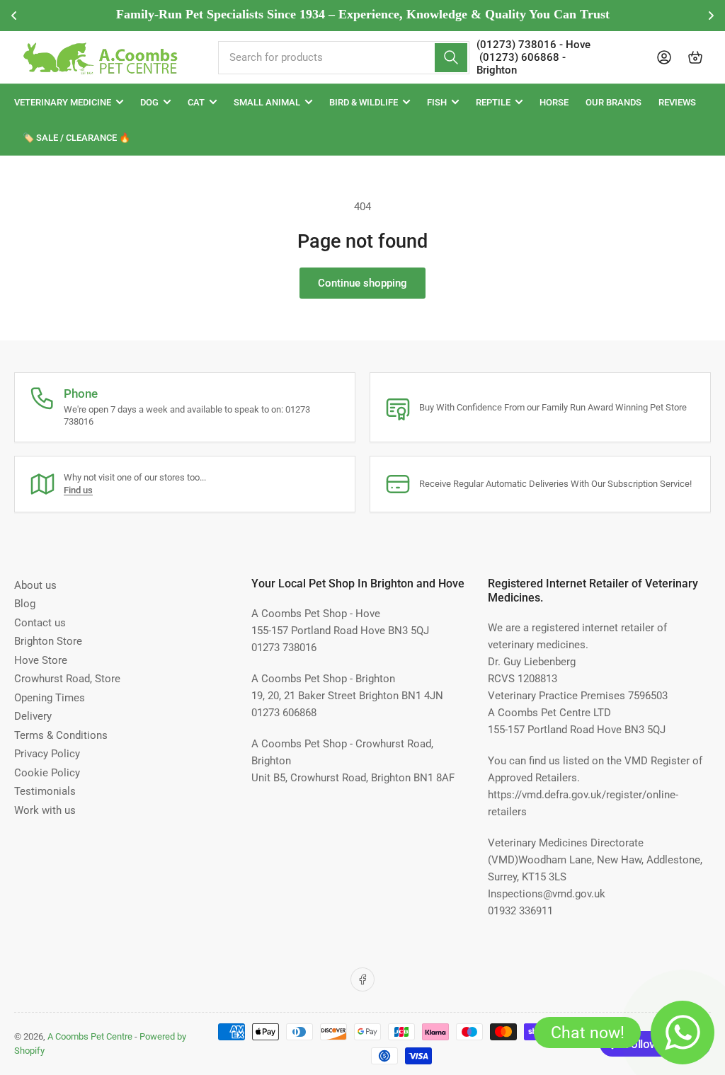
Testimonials (45, 791)
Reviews (677, 102)
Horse (554, 102)
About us (35, 585)
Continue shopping (362, 283)
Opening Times (49, 697)
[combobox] (343, 57)
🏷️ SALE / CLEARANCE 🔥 (76, 137)
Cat (196, 102)
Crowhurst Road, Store (67, 678)
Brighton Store (48, 641)
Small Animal (267, 102)
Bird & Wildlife (363, 102)
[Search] (451, 57)
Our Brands (613, 102)
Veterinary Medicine (62, 102)
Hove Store (40, 660)
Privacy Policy (47, 753)
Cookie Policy (47, 772)
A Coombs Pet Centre (89, 1036)
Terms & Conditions (61, 735)
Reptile (493, 102)
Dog (149, 102)
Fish (437, 102)
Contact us (40, 622)
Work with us (45, 810)
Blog (24, 603)
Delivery (33, 716)
